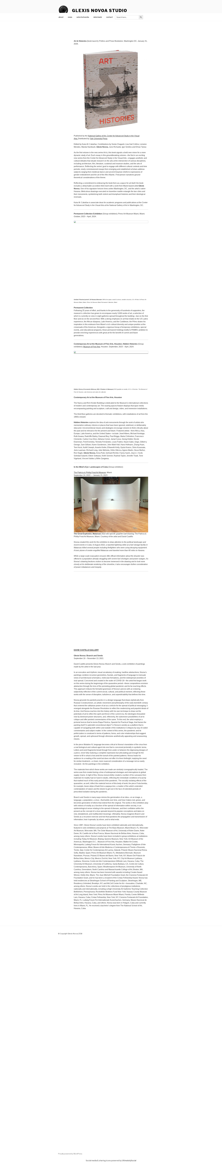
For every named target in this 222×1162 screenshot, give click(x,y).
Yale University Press (98, 139)
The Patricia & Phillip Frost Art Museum (90, 472)
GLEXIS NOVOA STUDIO (99, 10)
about (61, 17)
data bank (97, 17)
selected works (83, 17)
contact (109, 17)
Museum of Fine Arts (91, 347)
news (70, 17)
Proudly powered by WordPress (70, 1154)
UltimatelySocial (129, 1160)
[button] (77, 611)
